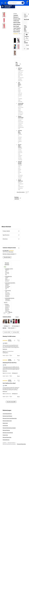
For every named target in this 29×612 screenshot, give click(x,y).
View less (10, 312)
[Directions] (19, 239)
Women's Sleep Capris (7, 420)
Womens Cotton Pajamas (8, 432)
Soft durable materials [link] (9, 298)
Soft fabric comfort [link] (9, 268)
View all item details (21, 192)
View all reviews (7, 257)
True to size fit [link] (8, 290)
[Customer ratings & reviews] (19, 247)
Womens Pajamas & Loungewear (9, 427)
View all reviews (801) (11, 401)
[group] (19, 34)
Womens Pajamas (6, 430)
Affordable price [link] (8, 276)
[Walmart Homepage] (5, 3)
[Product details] (19, 231)
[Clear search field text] (21, 3)
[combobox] (16, 3)
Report (18, 355)
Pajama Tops (5, 435)
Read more (5, 349)
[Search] (23, 3)
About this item (6, 226)
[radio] (14, 40)
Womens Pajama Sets (7, 437)
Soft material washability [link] (10, 282)
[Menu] (2, 3)
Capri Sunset (5, 425)
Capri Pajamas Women (7, 413)
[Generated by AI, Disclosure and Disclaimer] (8, 313)
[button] (17, 64)
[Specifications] (19, 235)
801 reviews (11, 251)
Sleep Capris (5, 423)
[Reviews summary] (21, 33)
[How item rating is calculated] (15, 254)
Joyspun (15, 13)
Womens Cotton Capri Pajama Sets (10, 418)
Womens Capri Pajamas (7, 416)
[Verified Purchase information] (14, 340)
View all (17, 316)
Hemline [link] (7, 304)
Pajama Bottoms (6, 439)
